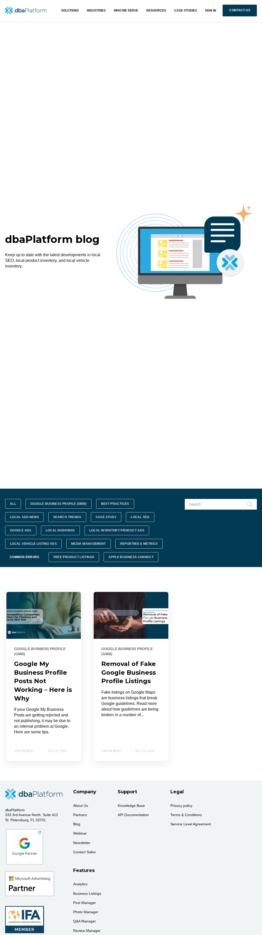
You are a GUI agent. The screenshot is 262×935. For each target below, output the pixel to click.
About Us (80, 806)
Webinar (80, 833)
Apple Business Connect (131, 557)
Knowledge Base (131, 806)
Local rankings (60, 530)
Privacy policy (181, 806)
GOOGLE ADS (20, 530)
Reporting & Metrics (139, 544)
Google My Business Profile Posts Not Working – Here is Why (43, 681)
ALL (13, 504)
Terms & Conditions (186, 815)
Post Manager (84, 903)
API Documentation (133, 815)
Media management (88, 544)
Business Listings (87, 893)
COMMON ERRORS (24, 557)
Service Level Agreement (190, 824)
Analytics (80, 884)
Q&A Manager (84, 921)
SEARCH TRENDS (67, 517)
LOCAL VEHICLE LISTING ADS (33, 544)
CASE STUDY (106, 517)
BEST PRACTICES (115, 504)
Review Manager (87, 931)
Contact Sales (84, 852)
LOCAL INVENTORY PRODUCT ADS (117, 530)
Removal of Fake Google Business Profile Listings (128, 672)
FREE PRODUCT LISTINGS (73, 557)
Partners (80, 815)
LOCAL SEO (140, 517)
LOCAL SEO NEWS (24, 517)
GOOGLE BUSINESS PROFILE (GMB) (58, 504)
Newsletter (81, 843)
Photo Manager (85, 912)
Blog (76, 824)
